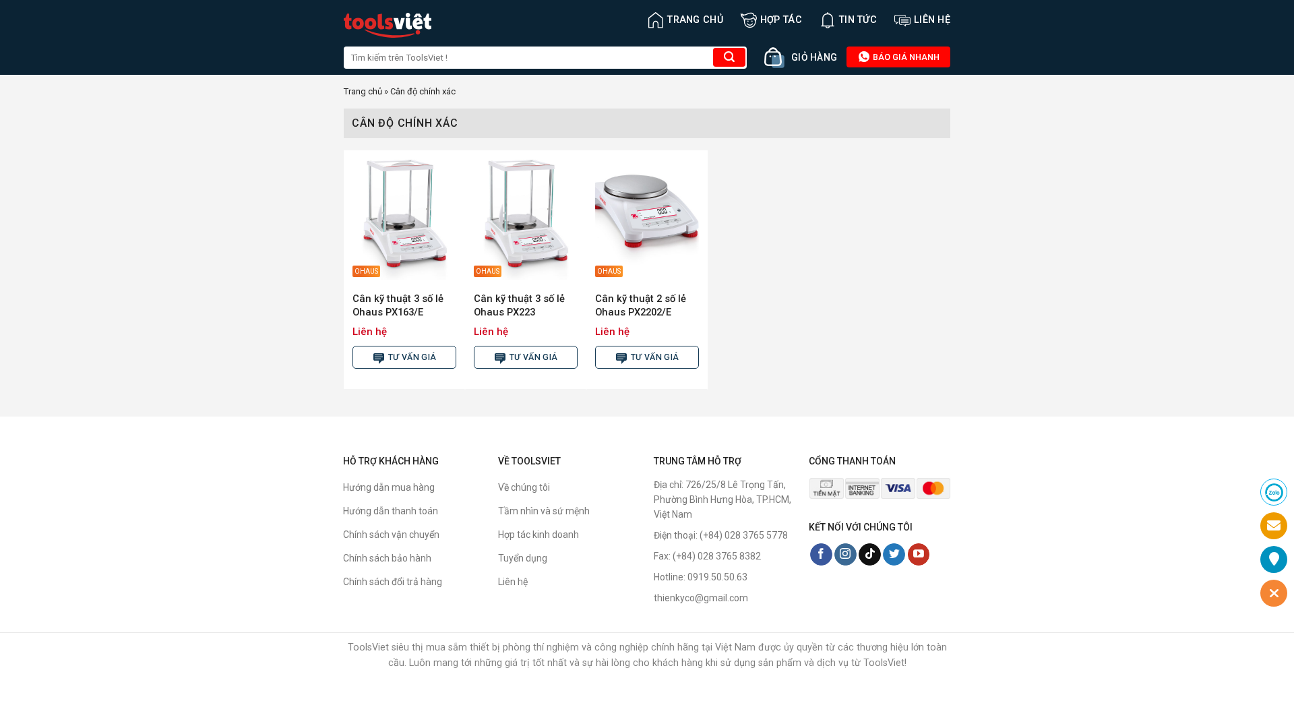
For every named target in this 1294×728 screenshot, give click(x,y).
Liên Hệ (932, 20)
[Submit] (729, 57)
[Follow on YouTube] (919, 554)
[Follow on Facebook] (821, 554)
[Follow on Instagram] (845, 554)
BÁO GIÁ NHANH (905, 57)
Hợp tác (781, 20)
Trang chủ (695, 20)
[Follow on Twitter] (894, 554)
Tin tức (858, 20)
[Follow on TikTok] (870, 554)
